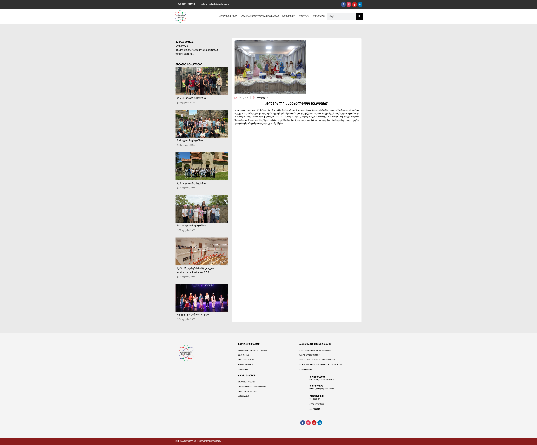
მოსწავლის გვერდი (247, 391)
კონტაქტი (319, 16)
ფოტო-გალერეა (185, 54)
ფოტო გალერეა (245, 365)
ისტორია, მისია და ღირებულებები (315, 350)
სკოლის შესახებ (227, 16)
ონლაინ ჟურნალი (246, 382)
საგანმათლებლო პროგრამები (252, 350)
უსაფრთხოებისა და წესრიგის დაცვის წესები (320, 365)
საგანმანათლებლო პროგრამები (260, 16)
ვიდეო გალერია (246, 360)
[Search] (359, 16)
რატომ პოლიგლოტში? (309, 355)
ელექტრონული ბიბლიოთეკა (252, 387)
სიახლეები (288, 16)
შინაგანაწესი (305, 369)
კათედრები (243, 396)
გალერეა (304, 16)
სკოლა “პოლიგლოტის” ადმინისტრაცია (317, 360)
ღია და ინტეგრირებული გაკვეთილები (197, 50)
